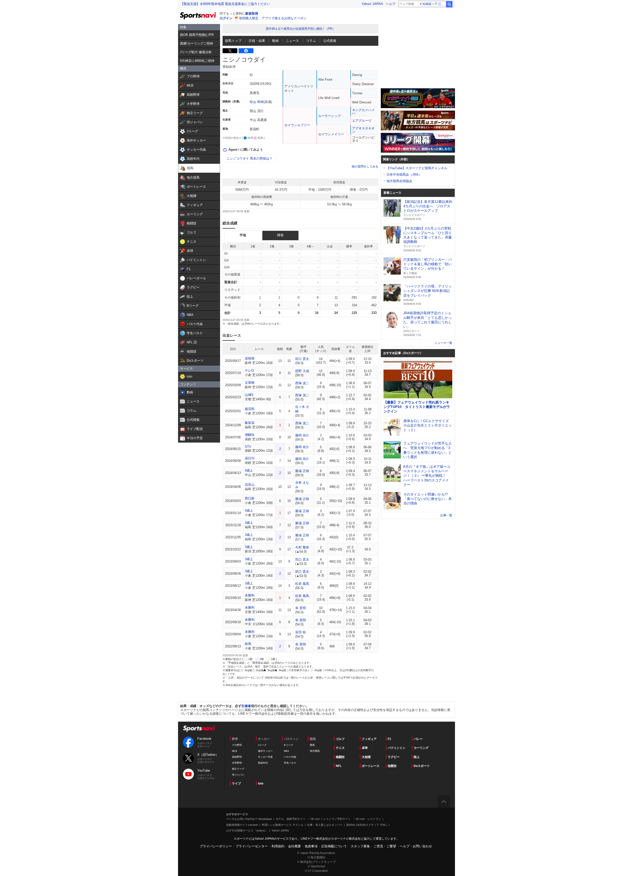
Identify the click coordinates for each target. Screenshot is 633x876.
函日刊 (249, 458)
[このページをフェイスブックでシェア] (246, 50)
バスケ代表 (290, 757)
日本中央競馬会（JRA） (404, 174)
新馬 (248, 644)
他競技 (392, 766)
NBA (286, 751)
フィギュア (369, 739)
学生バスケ (290, 762)
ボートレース (371, 766)
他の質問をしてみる (365, 166)
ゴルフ (340, 739)
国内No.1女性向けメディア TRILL (366, 824)
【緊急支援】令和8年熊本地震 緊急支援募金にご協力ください (225, 4)
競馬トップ (233, 41)
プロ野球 (237, 745)
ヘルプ (390, 4)
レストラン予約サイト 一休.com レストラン (352, 818)
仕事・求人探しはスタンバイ (324, 824)
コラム (311, 41)
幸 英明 (300, 608)
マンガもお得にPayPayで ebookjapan (249, 818)
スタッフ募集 (360, 846)
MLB (234, 751)
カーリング (421, 748)
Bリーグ (288, 745)
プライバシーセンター (252, 846)
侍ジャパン (238, 774)
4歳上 (249, 470)
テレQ (249, 370)
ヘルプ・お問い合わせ (416, 846)
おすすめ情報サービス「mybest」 (247, 830)
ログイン (226, 18)
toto (260, 783)
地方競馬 (315, 751)
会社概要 (294, 846)
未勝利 (249, 595)
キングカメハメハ (363, 111)
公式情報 (330, 41)
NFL (338, 766)
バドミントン (397, 748)
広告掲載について (334, 846)
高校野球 (237, 757)
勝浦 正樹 (302, 471)
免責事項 (311, 846)
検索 (449, 4)
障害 (280, 235)
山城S (249, 395)
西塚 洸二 (302, 383)
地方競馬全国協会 (399, 181)
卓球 (365, 748)
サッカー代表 (265, 757)
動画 (275, 41)
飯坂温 (249, 423)
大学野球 (237, 762)
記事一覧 (446, 515)
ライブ (236, 783)
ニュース (292, 41)
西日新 (249, 498)
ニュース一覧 (443, 343)
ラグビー (394, 757)
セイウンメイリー (331, 134)
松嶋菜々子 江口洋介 (434, 4)
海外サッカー (265, 751)
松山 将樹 (257, 102)
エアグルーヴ (361, 120)
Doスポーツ (422, 766)
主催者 (246, 706)
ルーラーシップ (329, 116)
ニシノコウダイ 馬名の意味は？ (249, 158)
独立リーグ (238, 768)
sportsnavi (199, 729)
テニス (340, 748)
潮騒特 (249, 435)
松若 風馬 (302, 584)
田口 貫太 (302, 359)
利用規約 (277, 846)
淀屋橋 (249, 382)
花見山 (249, 484)
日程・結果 (257, 41)
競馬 (312, 745)
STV (248, 447)
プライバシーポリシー (216, 846)
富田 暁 (300, 632)
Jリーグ (262, 745)
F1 (389, 739)
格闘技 (340, 757)
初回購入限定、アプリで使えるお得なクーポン (273, 18)
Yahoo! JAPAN (372, 4)
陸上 (417, 757)
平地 (243, 235)
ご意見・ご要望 (385, 846)
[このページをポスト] (230, 50)
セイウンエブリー (297, 125)
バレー (418, 739)
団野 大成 (302, 371)
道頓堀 (249, 358)
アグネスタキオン (363, 130)
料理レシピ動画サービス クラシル (282, 824)
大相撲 (366, 757)
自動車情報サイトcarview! (242, 824)
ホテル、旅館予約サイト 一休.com (298, 818)
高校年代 (263, 762)
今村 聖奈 (302, 547)
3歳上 (249, 522)
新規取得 (251, 13)
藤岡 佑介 (302, 435)
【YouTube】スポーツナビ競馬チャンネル (416, 168)
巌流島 (249, 409)
